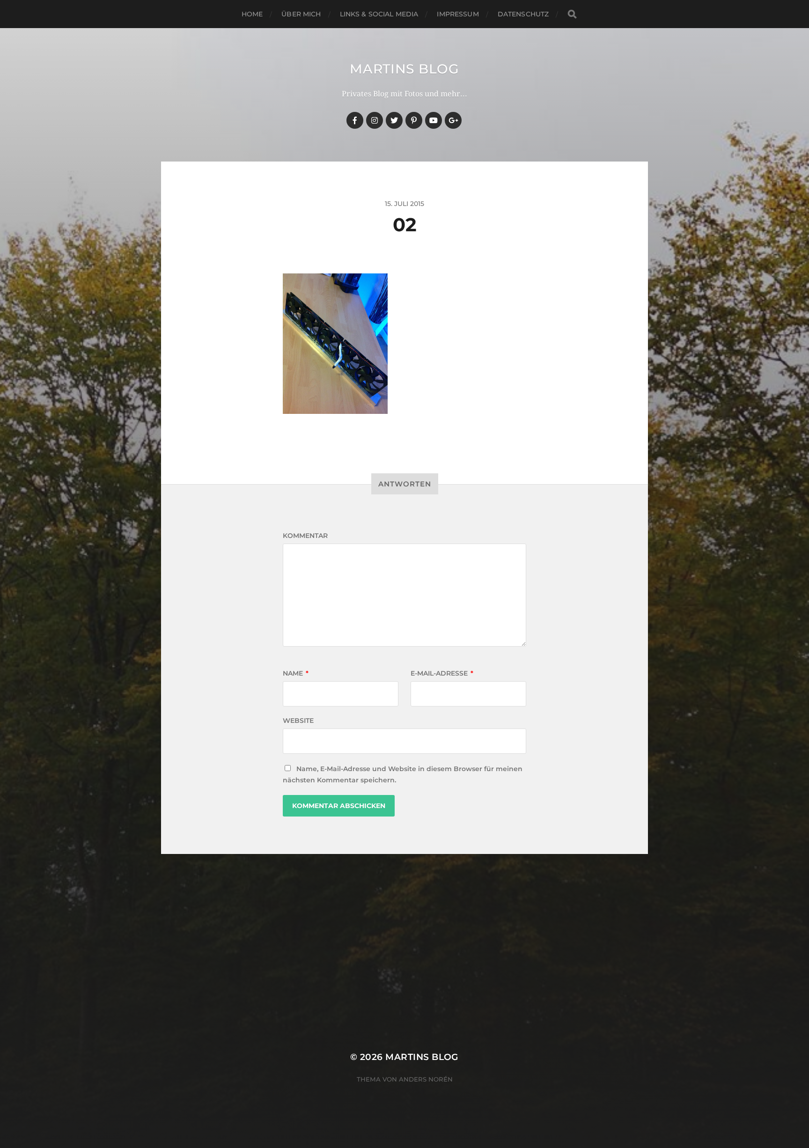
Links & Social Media (379, 14)
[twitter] (394, 120)
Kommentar (305, 535)
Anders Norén (426, 1079)
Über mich (301, 14)
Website (298, 720)
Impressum (457, 14)
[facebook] (354, 120)
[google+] (453, 120)
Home (252, 14)
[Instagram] (374, 120)
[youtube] (433, 120)
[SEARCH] (572, 14)
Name (296, 673)
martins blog (404, 69)
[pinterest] (413, 120)
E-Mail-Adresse (442, 673)
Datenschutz (523, 14)
